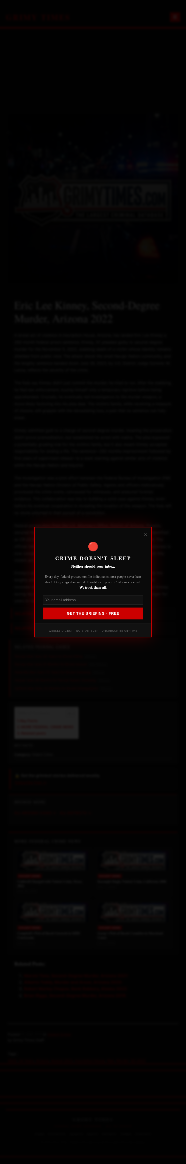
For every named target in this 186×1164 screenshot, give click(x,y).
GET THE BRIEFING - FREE (93, 613)
